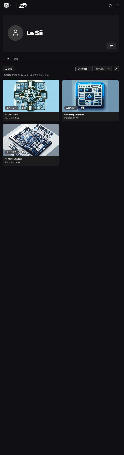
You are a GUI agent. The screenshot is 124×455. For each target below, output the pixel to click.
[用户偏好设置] (116, 68)
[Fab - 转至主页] (22, 5)
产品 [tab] (7, 59)
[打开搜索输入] (110, 5)
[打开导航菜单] (117, 5)
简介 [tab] (16, 59)
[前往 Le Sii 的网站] (112, 46)
